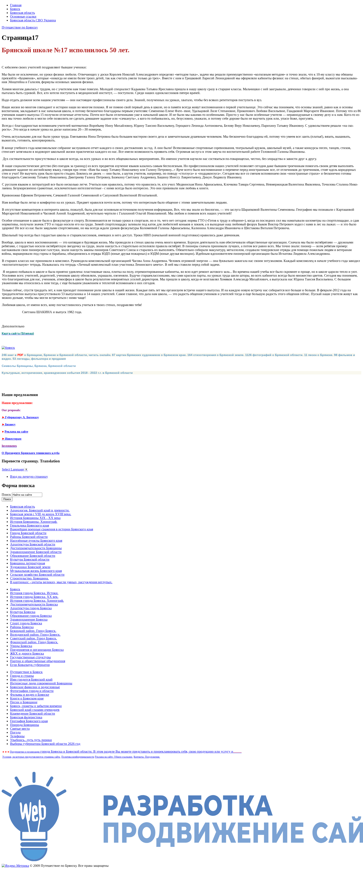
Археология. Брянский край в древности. (40, 510)
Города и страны (22, 676)
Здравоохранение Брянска (28, 619)
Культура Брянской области (29, 559)
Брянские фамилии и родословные (35, 687)
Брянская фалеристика (26, 717)
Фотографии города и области (32, 691)
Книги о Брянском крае (27, 698)
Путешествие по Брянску (20, 27)
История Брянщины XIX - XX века (35, 518)
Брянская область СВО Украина (33, 20)
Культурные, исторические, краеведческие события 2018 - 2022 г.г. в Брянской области (67, 372)
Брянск (15, 9)
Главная (15, 5)
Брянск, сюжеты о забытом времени (36, 706)
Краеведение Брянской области (32, 713)
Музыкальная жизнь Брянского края (36, 571)
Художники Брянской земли (30, 567)
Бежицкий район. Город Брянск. (33, 631)
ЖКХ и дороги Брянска (27, 653)
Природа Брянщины (24, 725)
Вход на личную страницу (29, 476)
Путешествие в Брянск (26, 672)
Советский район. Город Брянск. (33, 638)
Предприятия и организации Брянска (37, 649)
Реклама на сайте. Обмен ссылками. (114, 756)
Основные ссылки (23, 16)
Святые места (20, 728)
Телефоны (17, 736)
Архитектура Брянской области (32, 544)
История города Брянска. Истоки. (34, 593)
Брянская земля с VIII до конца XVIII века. (40, 514)
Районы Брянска (22, 627)
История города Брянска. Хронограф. (37, 600)
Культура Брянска (22, 612)
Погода (15, 732)
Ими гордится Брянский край (31, 679)
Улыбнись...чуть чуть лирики (31, 740)
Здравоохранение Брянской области (36, 552)
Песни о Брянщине (23, 702)
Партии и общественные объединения (37, 661)
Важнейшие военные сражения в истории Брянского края (51, 529)
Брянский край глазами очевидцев (34, 710)
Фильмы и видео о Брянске (29, 694)
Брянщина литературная (27, 563)
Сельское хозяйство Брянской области (37, 574)
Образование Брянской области (32, 555)
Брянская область (22, 12)
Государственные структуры (30, 657)
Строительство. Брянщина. (29, 578)
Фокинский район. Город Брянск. (34, 642)
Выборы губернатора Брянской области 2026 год (45, 744)
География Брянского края (29, 721)
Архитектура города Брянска (31, 608)
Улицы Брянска (21, 646)
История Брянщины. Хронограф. (33, 521)
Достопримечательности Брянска (34, 604)
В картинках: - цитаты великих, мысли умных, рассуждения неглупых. (61, 582)
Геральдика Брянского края (29, 525)
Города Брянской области (28, 533)
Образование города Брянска (31, 615)
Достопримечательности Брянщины (36, 548)
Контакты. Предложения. (147, 756)
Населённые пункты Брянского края (36, 540)
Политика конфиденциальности (77, 756)
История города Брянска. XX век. (34, 597)
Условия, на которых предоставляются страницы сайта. (31, 756)
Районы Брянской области (29, 537)
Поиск (7, 494)
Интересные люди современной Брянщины (41, 683)
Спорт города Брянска (26, 623)
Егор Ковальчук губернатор (30, 665)
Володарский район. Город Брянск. (35, 634)
